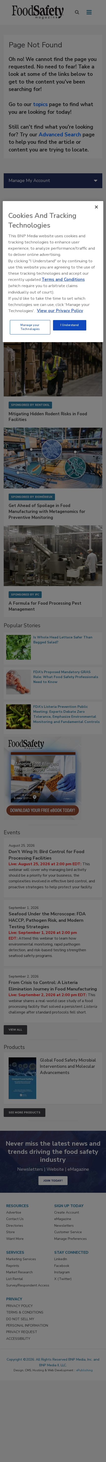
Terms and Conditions (63, 279)
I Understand (69, 325)
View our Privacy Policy (60, 311)
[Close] (96, 206)
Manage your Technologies (30, 327)
